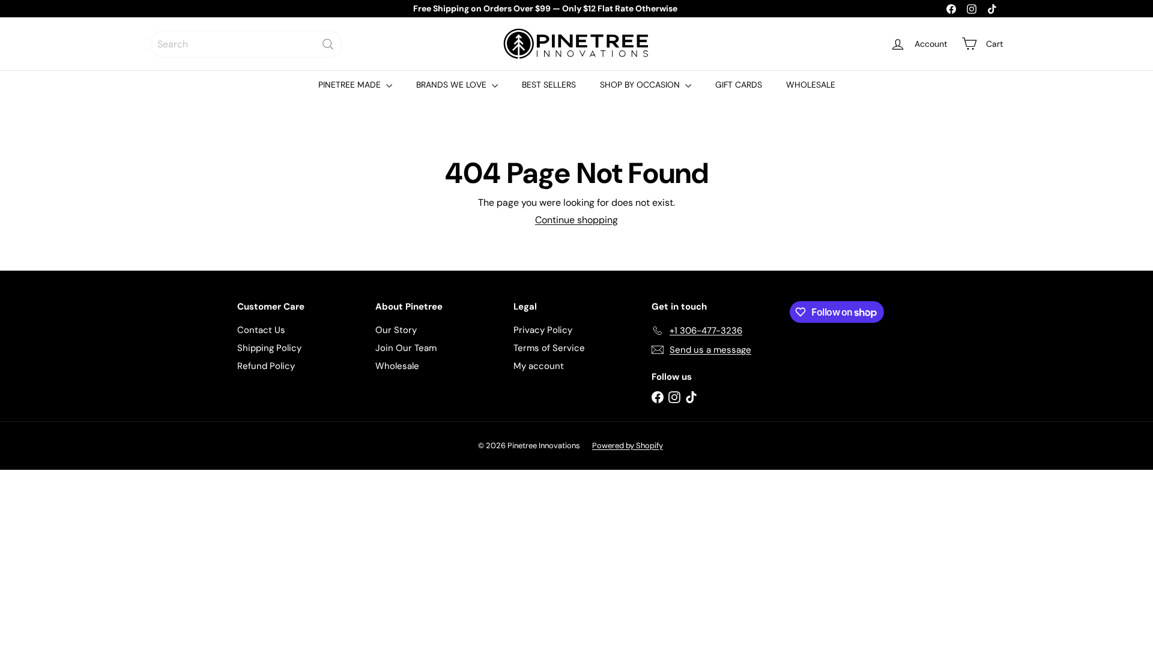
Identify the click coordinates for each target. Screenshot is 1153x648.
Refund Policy (266, 366)
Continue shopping (576, 220)
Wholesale (397, 366)
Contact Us (261, 330)
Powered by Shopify (627, 445)
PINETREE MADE (350, 84)
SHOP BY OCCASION (641, 84)
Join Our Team (406, 348)
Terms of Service (549, 348)
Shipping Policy (269, 348)
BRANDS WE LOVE (452, 84)
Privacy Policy (542, 330)
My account (538, 366)
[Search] (327, 44)
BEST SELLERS (549, 84)
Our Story (396, 330)
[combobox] (246, 44)
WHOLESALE (810, 84)
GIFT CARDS (738, 84)
